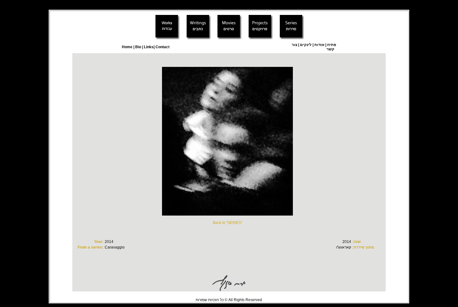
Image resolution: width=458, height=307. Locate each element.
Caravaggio (115, 247)
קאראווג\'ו (343, 247)
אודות (319, 45)
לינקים (305, 45)
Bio (138, 47)
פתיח (331, 45)
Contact (162, 47)
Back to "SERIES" (227, 223)
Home (127, 47)
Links (148, 47)
